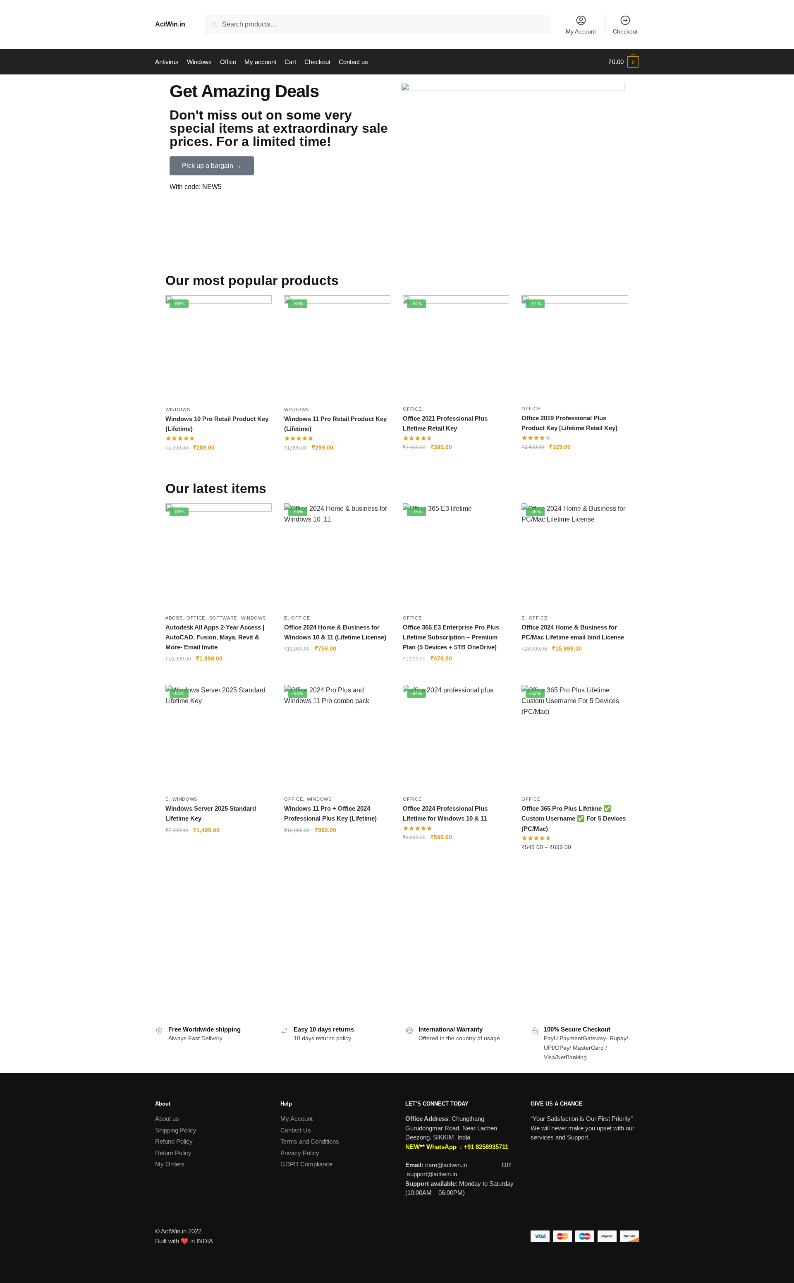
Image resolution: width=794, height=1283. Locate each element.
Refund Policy (174, 1141)
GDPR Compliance (306, 1164)
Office (412, 409)
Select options (574, 864)
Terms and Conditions (309, 1141)
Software (223, 617)
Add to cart (218, 464)
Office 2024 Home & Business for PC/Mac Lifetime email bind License (572, 632)
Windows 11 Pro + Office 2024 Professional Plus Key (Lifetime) (330, 813)
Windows (177, 409)
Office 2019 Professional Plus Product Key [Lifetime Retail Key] (569, 422)
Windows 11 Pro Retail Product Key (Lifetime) (335, 423)
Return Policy (173, 1152)
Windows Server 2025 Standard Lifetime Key (210, 813)
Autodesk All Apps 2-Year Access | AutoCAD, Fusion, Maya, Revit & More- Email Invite (214, 637)
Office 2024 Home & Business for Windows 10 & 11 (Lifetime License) (335, 632)
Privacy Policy (299, 1152)
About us (167, 1118)
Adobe (174, 617)
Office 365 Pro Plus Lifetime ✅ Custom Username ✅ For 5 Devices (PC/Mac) (573, 818)
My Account (581, 31)
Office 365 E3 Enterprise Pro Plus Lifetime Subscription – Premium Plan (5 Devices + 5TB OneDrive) (451, 637)
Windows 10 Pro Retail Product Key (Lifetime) (216, 423)
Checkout (625, 31)
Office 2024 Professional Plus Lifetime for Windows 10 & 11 (445, 813)
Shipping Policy (175, 1130)
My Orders (169, 1164)
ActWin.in (170, 24)
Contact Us (295, 1130)
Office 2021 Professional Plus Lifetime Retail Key (445, 423)
